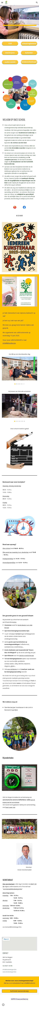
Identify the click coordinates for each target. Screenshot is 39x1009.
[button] (2, 2)
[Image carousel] (19, 370)
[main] (19, 22)
